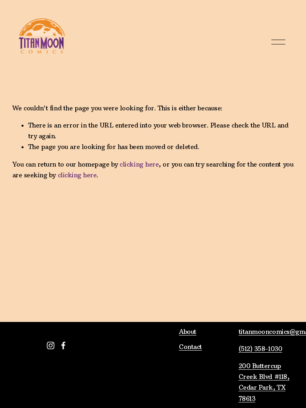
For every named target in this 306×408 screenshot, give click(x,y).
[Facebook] (63, 345)
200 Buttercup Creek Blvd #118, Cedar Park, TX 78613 (264, 382)
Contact (190, 347)
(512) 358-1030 (260, 349)
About (187, 331)
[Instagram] (51, 345)
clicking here (139, 164)
